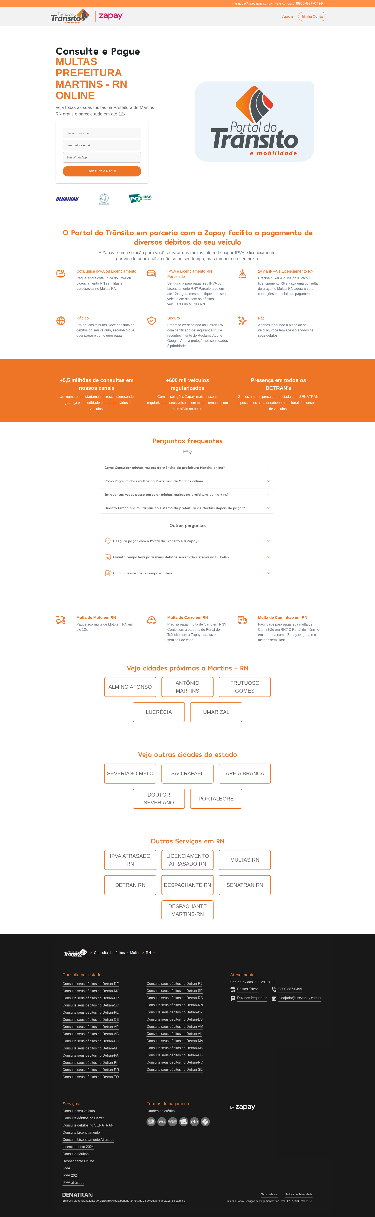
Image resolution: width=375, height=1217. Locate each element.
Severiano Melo (130, 773)
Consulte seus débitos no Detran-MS (174, 1048)
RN (148, 953)
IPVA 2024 (70, 1175)
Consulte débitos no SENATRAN (87, 1125)
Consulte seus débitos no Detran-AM (174, 1026)
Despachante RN (187, 885)
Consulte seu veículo (78, 1111)
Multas (135, 953)
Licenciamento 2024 (78, 1147)
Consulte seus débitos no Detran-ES (174, 1019)
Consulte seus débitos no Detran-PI (89, 1062)
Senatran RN (245, 885)
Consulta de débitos (109, 953)
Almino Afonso (130, 687)
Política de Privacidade (298, 1194)
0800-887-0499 (290, 989)
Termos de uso (269, 1194)
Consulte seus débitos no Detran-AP (90, 1027)
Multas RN (244, 860)
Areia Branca (245, 773)
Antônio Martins (187, 687)
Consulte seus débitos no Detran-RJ (174, 983)
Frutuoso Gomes (245, 687)
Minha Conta (312, 16)
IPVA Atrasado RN (130, 860)
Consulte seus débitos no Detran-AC (90, 1034)
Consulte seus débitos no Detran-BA (174, 1012)
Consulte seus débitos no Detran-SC (90, 1005)
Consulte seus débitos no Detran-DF (90, 984)
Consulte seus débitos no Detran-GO (90, 1041)
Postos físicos (247, 989)
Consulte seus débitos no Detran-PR (90, 998)
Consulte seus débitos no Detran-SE (174, 1069)
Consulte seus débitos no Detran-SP (174, 991)
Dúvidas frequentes (252, 998)
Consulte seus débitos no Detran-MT (90, 1048)
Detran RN (130, 885)
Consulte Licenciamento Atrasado (88, 1139)
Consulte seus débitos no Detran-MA (174, 1041)
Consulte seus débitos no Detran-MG (90, 991)
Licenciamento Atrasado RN (187, 860)
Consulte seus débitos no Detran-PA (90, 1055)
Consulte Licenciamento (81, 1132)
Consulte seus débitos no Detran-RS (174, 998)
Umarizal (216, 712)
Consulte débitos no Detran (83, 1118)
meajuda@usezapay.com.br (299, 998)
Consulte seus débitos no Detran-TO (90, 1077)
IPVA (66, 1168)
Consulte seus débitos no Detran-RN (174, 1005)
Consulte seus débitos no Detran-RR (90, 1070)
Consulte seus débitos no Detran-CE (90, 1019)
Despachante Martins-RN (187, 910)
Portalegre (216, 799)
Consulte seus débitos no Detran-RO (174, 1062)
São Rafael (187, 773)
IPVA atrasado (73, 1182)
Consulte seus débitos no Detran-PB (174, 1055)
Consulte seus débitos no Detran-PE (90, 1012)
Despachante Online (78, 1161)
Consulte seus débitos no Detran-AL (174, 1034)
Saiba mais (178, 1200)
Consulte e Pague (102, 171)
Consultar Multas (75, 1154)
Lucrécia (159, 712)
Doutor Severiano (159, 798)
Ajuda (287, 16)
